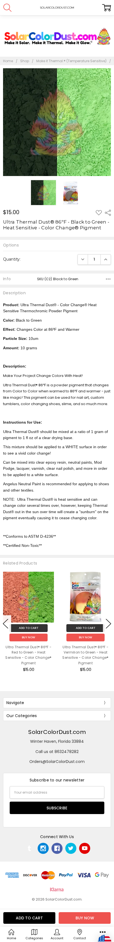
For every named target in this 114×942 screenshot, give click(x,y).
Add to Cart (70, 628)
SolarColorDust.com (57, 732)
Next (108, 623)
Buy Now (70, 637)
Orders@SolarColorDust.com (57, 761)
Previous (5, 623)
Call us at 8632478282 (57, 751)
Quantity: (11, 259)
